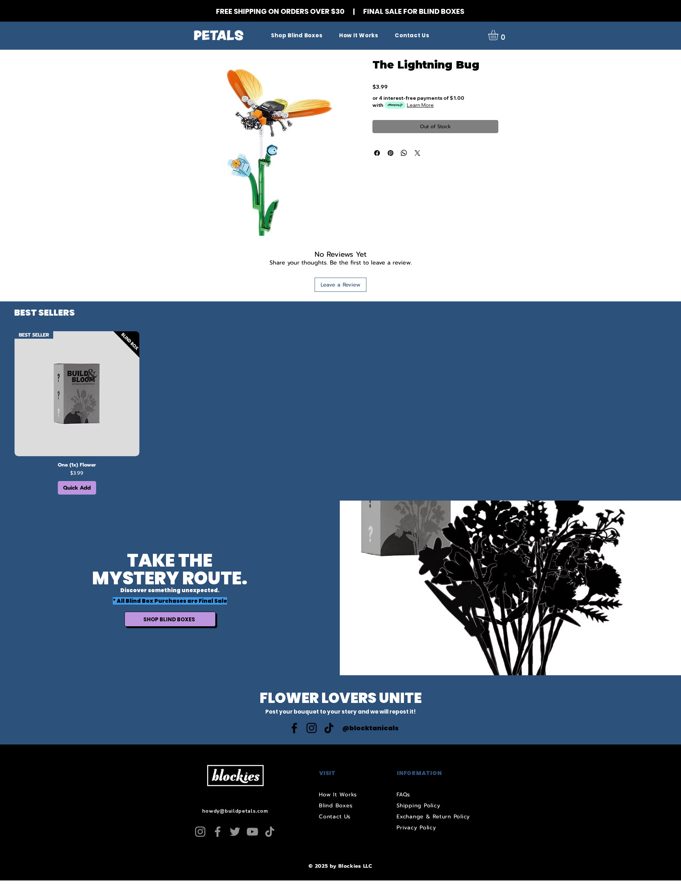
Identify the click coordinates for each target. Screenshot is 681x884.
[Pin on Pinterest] (390, 153)
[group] (340, 413)
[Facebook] (294, 728)
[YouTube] (252, 832)
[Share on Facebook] (377, 153)
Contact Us (334, 816)
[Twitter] (235, 832)
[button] (499, 35)
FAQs (403, 794)
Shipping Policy (418, 805)
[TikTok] (329, 728)
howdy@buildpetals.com (235, 811)
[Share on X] (417, 153)
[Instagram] (312, 728)
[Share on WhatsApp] (404, 153)
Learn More (420, 105)
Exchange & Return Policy (433, 816)
